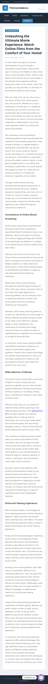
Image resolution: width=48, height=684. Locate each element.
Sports (7, 21)
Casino (17, 21)
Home (6, 16)
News (14, 16)
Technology (37, 16)
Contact (27, 21)
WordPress (25, 681)
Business (24, 16)
